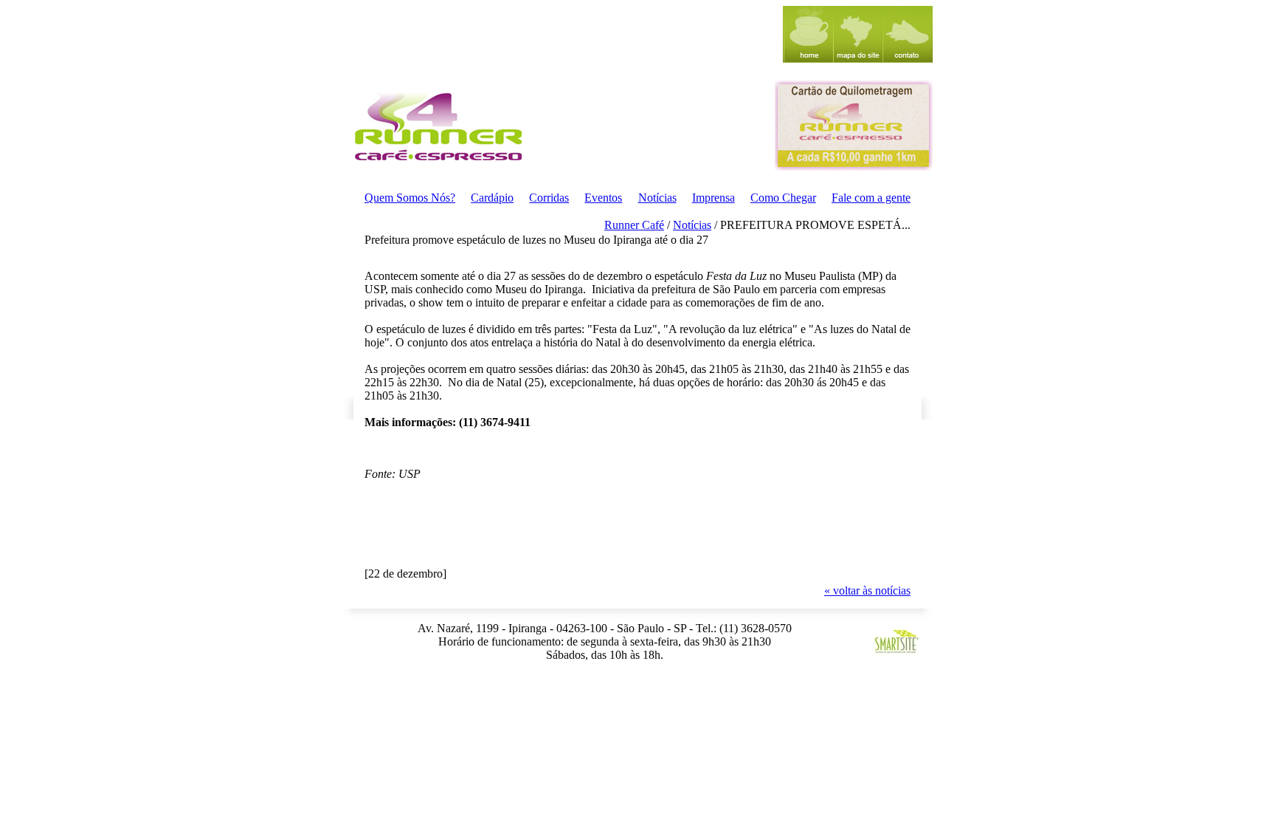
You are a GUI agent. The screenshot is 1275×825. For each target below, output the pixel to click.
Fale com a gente (871, 197)
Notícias (657, 197)
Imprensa (713, 197)
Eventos (603, 197)
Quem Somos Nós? (409, 197)
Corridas (549, 197)
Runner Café (634, 225)
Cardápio (492, 197)
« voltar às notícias (867, 590)
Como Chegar (783, 197)
